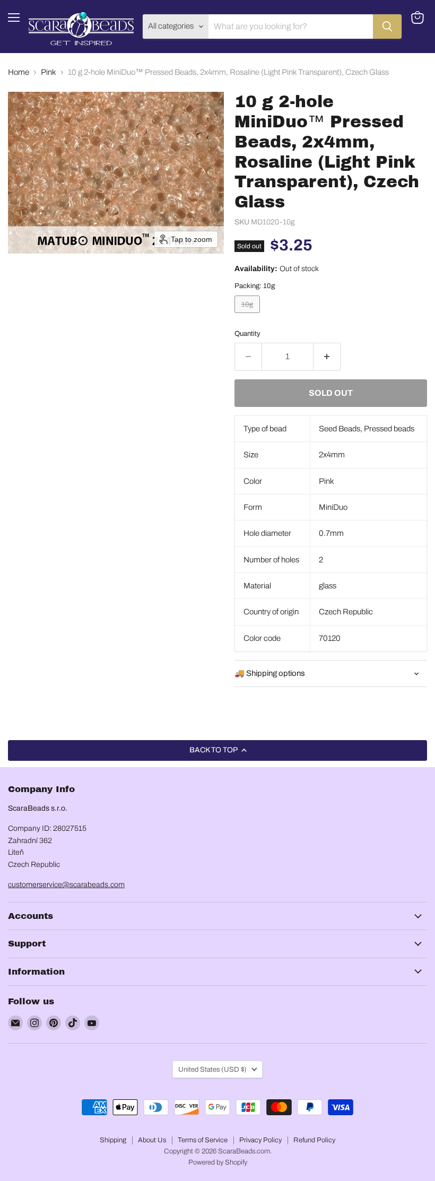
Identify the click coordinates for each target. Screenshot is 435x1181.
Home (18, 72)
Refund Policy (314, 1140)
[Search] (387, 26)
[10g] (248, 315)
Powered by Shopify (217, 1162)
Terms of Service (203, 1140)
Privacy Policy (260, 1140)
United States (212, 1069)
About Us (152, 1140)
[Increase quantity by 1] (327, 356)
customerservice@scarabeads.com (66, 885)
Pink (48, 72)
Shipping (113, 1140)
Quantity (247, 333)
